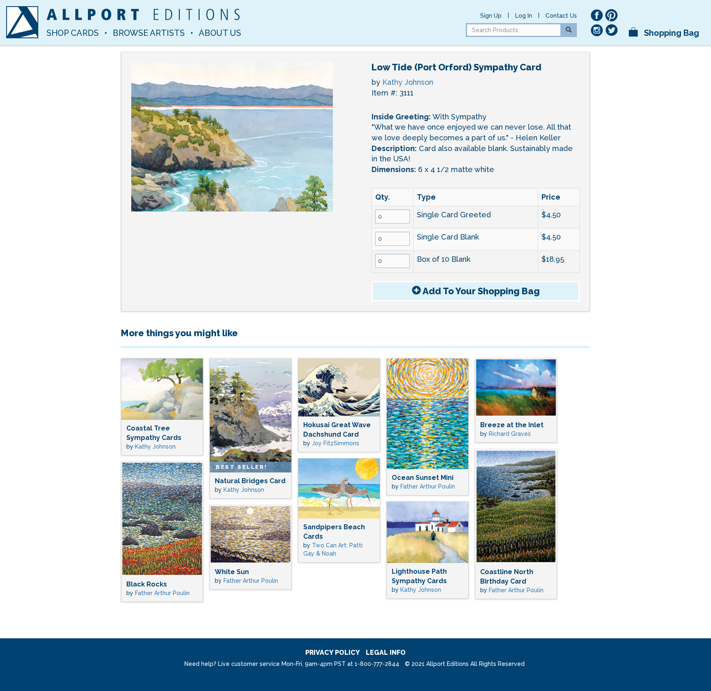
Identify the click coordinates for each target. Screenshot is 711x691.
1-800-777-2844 (377, 664)
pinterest (611, 15)
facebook (596, 15)
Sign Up (491, 15)
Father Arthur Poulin (427, 486)
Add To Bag (480, 291)
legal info (386, 652)
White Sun (232, 572)
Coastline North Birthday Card (506, 576)
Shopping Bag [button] (670, 33)
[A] (22, 22)
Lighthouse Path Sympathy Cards (419, 576)
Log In (523, 15)
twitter (611, 30)
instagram (596, 30)
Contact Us (561, 15)
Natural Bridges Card (250, 481)
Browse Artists (149, 33)
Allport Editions (143, 14)
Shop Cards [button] (72, 33)
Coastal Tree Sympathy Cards (153, 433)
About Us (220, 33)
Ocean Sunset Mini (422, 478)
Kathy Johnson (407, 82)
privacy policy (332, 652)
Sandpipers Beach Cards (334, 531)
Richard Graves (510, 433)
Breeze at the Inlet (512, 425)
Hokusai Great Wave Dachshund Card (337, 429)
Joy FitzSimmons (335, 443)
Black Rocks (146, 584)
